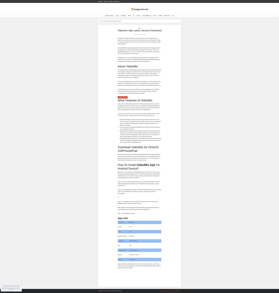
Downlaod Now (122, 97)
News (129, 15)
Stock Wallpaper (146, 15)
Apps (117, 15)
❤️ (110, 290)
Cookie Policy (116, 1)
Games (138, 15)
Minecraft (166, 15)
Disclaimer (100, 1)
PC (133, 15)
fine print (10, 286)
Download (123, 15)
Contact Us (105, 1)
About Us (111, 1)
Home (101, 21)
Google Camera (109, 15)
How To (155, 15)
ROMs (160, 15)
